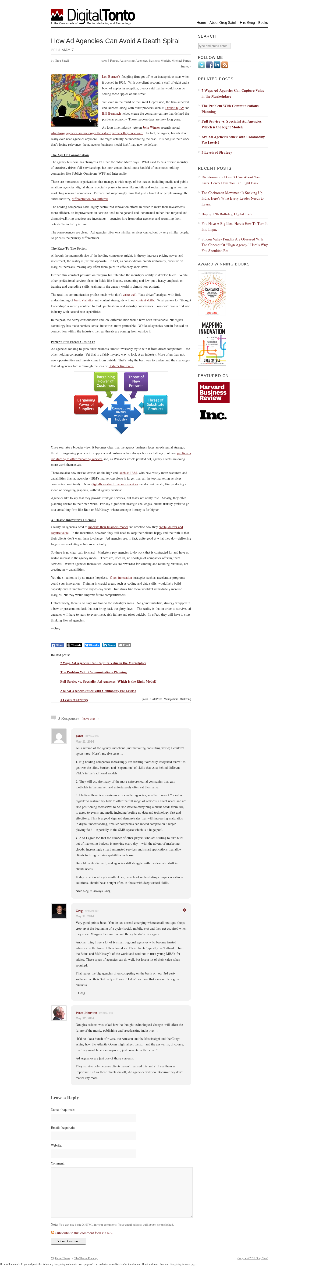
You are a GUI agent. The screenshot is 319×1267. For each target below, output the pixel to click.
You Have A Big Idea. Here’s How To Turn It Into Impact (234, 226)
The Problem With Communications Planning (93, 672)
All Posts (157, 699)
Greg (79, 910)
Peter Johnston (86, 1012)
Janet (79, 735)
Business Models (159, 60)
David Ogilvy (174, 108)
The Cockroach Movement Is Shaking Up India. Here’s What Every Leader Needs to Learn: (233, 198)
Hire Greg (247, 23)
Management (171, 699)
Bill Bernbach (111, 113)
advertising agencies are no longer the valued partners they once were (97, 133)
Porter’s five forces (121, 366)
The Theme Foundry (86, 1258)
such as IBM (128, 472)
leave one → (90, 718)
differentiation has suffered (90, 199)
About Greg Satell (222, 23)
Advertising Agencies (133, 60)
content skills (145, 300)
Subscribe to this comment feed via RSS (84, 1232)
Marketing (185, 699)
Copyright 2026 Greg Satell (252, 1258)
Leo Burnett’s (111, 76)
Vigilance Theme (60, 1258)
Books (263, 23)
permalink (92, 736)
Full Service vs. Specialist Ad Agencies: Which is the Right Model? (108, 681)
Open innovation (121, 577)
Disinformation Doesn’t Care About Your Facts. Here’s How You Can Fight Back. (231, 179)
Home (201, 23)
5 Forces (113, 60)
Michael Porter (181, 60)
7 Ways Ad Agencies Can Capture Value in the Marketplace (103, 662)
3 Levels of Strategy (74, 699)
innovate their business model (108, 527)
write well (129, 294)
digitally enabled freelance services (115, 484)
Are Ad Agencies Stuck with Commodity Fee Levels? (98, 690)
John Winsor (151, 127)
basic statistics (84, 300)
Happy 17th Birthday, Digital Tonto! (228, 213)
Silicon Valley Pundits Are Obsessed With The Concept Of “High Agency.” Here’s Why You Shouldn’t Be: (235, 244)
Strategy (186, 66)
